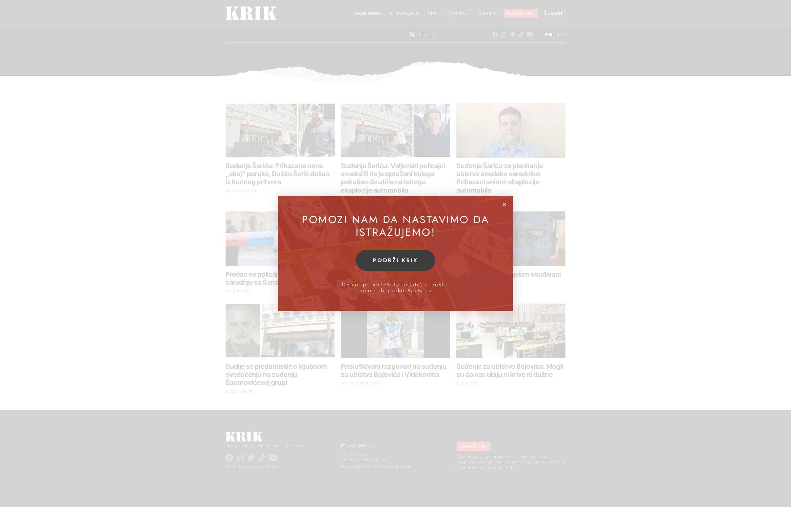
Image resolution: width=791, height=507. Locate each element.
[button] (504, 204)
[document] (395, 253)
